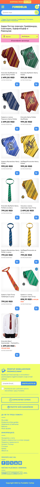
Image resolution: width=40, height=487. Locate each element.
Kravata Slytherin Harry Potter (29, 74)
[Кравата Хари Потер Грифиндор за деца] (10, 279)
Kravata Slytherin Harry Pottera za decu (9, 207)
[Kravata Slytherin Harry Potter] (30, 57)
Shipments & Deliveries (10, 424)
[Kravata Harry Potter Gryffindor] (30, 101)
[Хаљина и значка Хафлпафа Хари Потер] (30, 190)
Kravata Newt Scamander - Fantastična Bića (10, 342)
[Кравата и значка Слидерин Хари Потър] (30, 279)
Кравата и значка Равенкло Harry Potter (9, 118)
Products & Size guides (9, 422)
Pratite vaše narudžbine (21, 407)
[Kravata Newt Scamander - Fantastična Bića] (10, 325)
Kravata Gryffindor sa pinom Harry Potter (9, 74)
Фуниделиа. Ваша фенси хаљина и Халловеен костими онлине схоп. (19, 7)
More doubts (6, 428)
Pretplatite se (28, 383)
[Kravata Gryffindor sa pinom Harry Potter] (10, 57)
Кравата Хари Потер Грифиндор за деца (8, 295)
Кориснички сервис (21, 400)
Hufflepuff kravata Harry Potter (30, 162)
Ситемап (4, 446)
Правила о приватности (10, 442)
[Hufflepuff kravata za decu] (30, 235)
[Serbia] (3, 463)
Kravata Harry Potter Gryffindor (28, 118)
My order (4, 420)
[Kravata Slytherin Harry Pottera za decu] (10, 190)
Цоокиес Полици (7, 444)
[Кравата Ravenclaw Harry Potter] (10, 146)
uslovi (16, 391)
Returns (4, 426)
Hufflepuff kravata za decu (28, 251)
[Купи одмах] (17, 84)
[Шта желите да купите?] (2, 6)
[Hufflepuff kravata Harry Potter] (30, 146)
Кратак (8, 36)
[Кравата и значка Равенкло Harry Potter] (10, 101)
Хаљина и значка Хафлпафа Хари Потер (28, 207)
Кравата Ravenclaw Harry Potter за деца (10, 251)
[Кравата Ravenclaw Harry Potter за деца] (10, 235)
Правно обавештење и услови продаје (15, 440)
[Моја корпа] (37, 7)
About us (4, 451)
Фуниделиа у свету (8, 438)
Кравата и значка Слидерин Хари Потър (28, 295)
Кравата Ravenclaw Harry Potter (10, 162)
